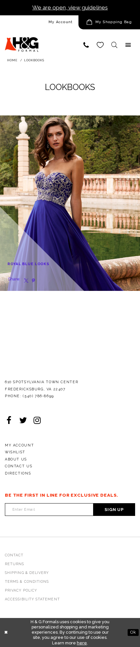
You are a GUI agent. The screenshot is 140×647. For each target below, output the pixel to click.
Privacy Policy (21, 590)
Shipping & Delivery (27, 573)
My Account (61, 22)
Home (12, 60)
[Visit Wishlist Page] (100, 45)
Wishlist (15, 452)
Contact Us (18, 466)
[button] (109, 22)
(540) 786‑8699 (38, 396)
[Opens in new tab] (24, 279)
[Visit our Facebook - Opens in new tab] (9, 421)
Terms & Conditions (27, 581)
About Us (16, 459)
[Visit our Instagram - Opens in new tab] (37, 421)
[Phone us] (86, 45)
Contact (14, 555)
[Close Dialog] (5, 632)
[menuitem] (39, 22)
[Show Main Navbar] (128, 45)
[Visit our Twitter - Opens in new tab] (23, 421)
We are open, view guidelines (70, 7)
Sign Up (114, 509)
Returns (14, 564)
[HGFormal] (21, 41)
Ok (133, 632)
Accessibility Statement (32, 599)
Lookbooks (34, 60)
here (82, 642)
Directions (18, 473)
